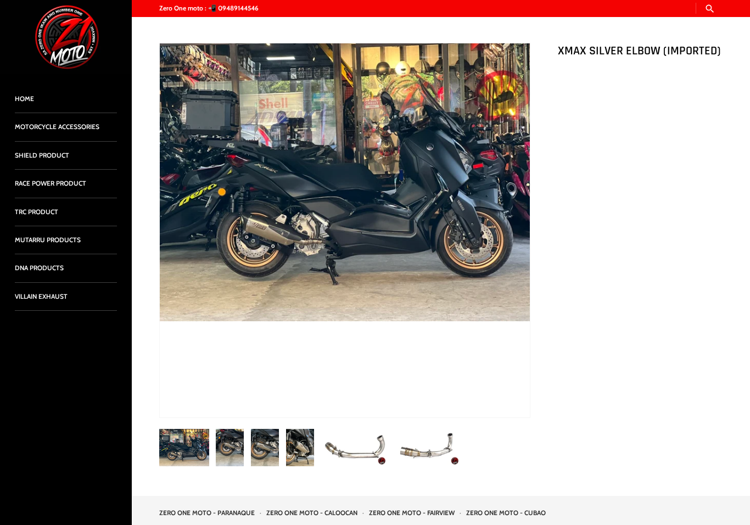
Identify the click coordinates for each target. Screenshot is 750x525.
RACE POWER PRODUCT (50, 183)
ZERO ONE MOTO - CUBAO (506, 513)
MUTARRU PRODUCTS (48, 240)
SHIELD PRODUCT (42, 155)
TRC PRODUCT (36, 212)
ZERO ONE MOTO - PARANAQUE (207, 513)
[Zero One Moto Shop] (66, 37)
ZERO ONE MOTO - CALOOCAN (311, 513)
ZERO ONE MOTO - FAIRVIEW (412, 513)
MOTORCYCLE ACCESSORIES (57, 127)
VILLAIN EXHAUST (41, 296)
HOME (24, 99)
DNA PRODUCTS (39, 268)
